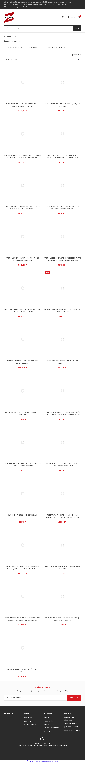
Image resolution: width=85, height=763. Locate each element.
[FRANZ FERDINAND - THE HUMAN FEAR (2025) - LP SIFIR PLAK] (62, 82)
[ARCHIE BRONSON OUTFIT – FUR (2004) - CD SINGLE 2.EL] (62, 339)
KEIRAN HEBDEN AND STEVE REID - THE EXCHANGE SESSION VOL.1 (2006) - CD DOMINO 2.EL (22, 619)
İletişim (46, 718)
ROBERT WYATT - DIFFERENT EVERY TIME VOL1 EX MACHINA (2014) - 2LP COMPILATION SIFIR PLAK (23, 567)
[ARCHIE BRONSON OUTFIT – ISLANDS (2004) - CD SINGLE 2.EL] (22, 391)
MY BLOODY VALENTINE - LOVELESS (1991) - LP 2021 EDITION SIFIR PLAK (62, 310)
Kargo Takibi (48, 731)
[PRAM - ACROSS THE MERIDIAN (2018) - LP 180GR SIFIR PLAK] (62, 545)
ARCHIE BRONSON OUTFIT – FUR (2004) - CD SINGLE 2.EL (62, 362)
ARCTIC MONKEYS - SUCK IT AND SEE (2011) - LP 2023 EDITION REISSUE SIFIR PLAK (62, 208)
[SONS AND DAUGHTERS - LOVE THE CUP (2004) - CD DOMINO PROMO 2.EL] (62, 596)
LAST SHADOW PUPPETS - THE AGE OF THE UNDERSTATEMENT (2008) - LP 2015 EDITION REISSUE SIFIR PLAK (62, 156)
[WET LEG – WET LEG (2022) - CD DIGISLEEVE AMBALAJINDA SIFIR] (22, 339)
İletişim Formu (49, 724)
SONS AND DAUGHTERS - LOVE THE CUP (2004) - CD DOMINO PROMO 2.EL (62, 619)
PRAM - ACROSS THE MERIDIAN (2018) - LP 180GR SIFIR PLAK (62, 567)
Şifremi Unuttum (30, 724)
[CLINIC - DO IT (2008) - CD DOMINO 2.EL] (22, 493)
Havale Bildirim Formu (52, 728)
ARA (77, 28)
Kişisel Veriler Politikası (72, 730)
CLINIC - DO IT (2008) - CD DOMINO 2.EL (22, 515)
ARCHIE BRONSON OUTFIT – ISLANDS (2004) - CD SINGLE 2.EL (22, 413)
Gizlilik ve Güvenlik (70, 723)
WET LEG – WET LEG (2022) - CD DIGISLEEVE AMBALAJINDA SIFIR (23, 362)
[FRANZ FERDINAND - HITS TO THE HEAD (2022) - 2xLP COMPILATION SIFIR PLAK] (22, 82)
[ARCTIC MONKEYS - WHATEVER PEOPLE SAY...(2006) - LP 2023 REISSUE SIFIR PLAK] (22, 288)
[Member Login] (69, 17)
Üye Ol (73, 17)
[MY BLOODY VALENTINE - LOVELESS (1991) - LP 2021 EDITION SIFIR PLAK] (62, 288)
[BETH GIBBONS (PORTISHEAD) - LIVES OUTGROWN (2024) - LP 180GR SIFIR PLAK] (22, 442)
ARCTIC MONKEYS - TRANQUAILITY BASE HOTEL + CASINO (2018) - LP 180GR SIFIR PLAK (22, 208)
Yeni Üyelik (28, 718)
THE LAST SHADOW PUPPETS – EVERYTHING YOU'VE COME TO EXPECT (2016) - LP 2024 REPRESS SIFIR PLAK (62, 413)
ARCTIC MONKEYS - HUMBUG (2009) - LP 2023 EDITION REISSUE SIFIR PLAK (22, 259)
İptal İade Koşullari (71, 727)
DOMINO (15, 36)
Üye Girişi (27, 721)
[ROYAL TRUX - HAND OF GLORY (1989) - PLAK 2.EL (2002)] (22, 648)
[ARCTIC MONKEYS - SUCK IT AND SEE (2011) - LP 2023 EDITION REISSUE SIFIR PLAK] (62, 185)
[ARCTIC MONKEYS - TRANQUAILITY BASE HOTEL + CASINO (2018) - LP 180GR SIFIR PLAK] (22, 185)
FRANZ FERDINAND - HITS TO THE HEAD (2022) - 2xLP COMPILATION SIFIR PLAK (23, 105)
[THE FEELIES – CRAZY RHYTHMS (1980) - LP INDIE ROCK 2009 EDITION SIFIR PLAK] (62, 442)
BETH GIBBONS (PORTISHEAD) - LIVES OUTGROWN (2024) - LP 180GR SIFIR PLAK (23, 465)
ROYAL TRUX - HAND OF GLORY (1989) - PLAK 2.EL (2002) (22, 670)
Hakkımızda (48, 721)
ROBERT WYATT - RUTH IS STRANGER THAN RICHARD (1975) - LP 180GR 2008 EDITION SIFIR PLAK (62, 516)
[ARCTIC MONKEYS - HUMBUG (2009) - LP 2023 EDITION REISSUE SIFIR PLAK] (22, 236)
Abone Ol (74, 697)
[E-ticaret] (42, 761)
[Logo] (9, 17)
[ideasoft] (30, 761)
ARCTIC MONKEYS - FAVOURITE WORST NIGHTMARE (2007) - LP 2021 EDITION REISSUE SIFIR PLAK (62, 259)
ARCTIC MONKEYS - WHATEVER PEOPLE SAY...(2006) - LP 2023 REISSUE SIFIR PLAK (22, 310)
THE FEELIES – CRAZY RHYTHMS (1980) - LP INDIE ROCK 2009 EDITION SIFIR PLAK (62, 465)
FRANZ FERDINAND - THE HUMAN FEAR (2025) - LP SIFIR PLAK (62, 105)
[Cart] (79, 17)
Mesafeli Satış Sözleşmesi (69, 719)
